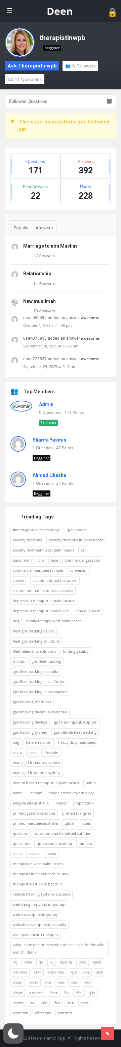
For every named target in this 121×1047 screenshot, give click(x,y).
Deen (60, 11)
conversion (79, 570)
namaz (36, 792)
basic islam (22, 560)
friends (19, 661)
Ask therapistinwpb (32, 65)
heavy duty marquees (77, 742)
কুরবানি (82, 962)
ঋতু (41, 962)
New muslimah (39, 301)
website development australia (39, 924)
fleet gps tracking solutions (36, 641)
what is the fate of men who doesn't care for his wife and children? (58, 948)
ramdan (85, 843)
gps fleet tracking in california (38, 681)
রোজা (44, 1002)
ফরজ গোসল (36, 992)
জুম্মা (74, 972)
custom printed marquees (55, 580)
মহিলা (79, 992)
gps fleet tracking (46, 661)
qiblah (70, 823)
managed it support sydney (37, 772)
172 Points (74, 412)
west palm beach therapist (35, 934)
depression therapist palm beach (41, 610)
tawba (50, 853)
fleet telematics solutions (34, 651)
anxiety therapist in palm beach (76, 539)
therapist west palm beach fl (37, 883)
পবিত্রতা (18, 992)
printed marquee (76, 813)
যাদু (32, 1002)
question (20, 833)
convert (19, 580)
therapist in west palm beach (38, 863)
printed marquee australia (35, 823)
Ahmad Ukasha (49, 475)
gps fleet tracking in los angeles (40, 691)
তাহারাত (33, 982)
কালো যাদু (66, 962)
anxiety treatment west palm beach (43, 550)
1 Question (43, 448)
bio (41, 560)
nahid (91, 782)
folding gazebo (76, 651)
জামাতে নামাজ (56, 972)
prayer (61, 802)
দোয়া (48, 982)
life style (51, 752)
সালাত (84, 1002)
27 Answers (44, 255)
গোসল (37, 972)
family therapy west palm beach (54, 620)
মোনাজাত (18, 1002)
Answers (44, 227)
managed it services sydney (36, 762)
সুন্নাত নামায (20, 1012)
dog (16, 620)
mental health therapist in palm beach (46, 782)
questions (21, 843)
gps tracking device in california (40, 711)
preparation (83, 802)
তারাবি (99, 972)
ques (86, 823)
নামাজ (74, 982)
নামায (87, 982)
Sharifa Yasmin (49, 440)
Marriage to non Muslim (50, 246)
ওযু (51, 962)
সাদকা (70, 1002)
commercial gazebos (82, 560)
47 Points (64, 448)
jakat (33, 752)
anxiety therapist (27, 539)
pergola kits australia (31, 802)
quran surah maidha (54, 843)
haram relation (38, 742)
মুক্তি (92, 992)
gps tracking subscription (75, 722)
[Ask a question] (107, 1033)
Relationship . (38, 273)
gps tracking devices (30, 722)
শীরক (57, 1002)
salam (34, 853)
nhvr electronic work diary (71, 792)
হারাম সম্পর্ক (65, 1012)
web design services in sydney (39, 904)
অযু (15, 962)
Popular (21, 227)
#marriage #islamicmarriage (37, 529)
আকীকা (28, 962)
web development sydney (35, 914)
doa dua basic (88, 610)
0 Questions (50, 412)
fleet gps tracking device (33, 630)
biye (54, 560)
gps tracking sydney (30, 732)
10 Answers (44, 311)
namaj (18, 792)
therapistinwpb (62, 38)
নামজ (60, 982)
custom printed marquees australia (43, 590)
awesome (90, 317)
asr (83, 550)
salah (17, 853)
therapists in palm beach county (41, 873)
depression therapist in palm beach (43, 600)
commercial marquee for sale (38, 570)
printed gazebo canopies (34, 813)
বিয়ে (66, 992)
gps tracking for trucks (32, 701)
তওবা (86, 972)
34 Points (64, 483)
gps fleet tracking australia (35, 671)
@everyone (77, 529)
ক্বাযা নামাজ (20, 972)
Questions (28, 79)
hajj (16, 742)
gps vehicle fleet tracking (75, 732)
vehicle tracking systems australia (41, 894)
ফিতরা (53, 992)
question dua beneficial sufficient (64, 833)
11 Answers (44, 283)
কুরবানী (97, 962)
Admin (46, 404)
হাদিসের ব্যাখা (43, 1012)
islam (17, 752)
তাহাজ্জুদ (18, 982)
